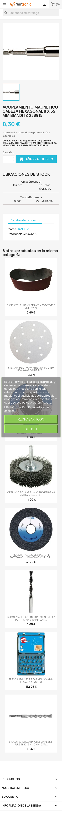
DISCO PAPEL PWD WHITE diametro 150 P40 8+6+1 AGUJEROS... (31, 369)
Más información (15, 407)
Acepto (31, 429)
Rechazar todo (31, 419)
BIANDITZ (23, 229)
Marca (12, 229)
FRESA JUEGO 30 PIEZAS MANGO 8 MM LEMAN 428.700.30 (31, 681)
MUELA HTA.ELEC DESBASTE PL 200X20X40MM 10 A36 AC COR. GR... (31, 556)
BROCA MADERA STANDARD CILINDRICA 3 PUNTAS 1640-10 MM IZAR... (31, 618)
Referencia (15, 234)
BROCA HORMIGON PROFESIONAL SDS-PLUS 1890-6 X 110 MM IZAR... (31, 743)
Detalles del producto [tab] (25, 220)
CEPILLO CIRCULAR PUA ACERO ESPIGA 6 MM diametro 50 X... (31, 494)
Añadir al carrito (36, 159)
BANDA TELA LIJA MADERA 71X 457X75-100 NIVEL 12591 (31, 307)
